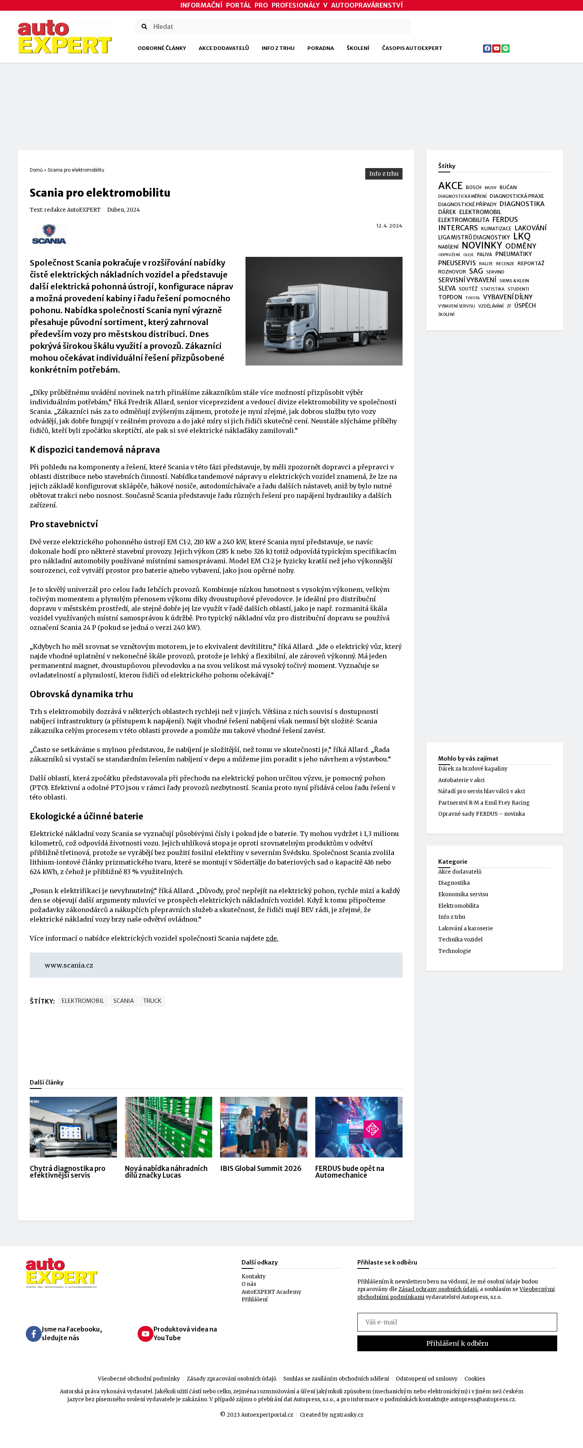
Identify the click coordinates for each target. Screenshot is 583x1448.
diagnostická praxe (517, 196)
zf (509, 306)
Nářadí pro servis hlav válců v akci (481, 791)
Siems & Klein (514, 280)
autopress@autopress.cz (482, 1399)
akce (450, 186)
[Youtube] (496, 48)
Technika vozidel (460, 939)
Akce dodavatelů (224, 48)
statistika (492, 289)
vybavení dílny (508, 297)
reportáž (531, 263)
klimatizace (496, 228)
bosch (473, 187)
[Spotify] (505, 48)
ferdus (505, 220)
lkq (522, 237)
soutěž (468, 289)
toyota (472, 298)
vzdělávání (491, 306)
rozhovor (452, 272)
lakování (531, 228)
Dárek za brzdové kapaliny (473, 768)
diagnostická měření (462, 196)
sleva (447, 288)
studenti (518, 289)
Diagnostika (454, 883)
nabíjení (448, 247)
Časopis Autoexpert (412, 48)
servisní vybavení (467, 280)
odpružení (449, 254)
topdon (450, 297)
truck (152, 1000)
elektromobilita (463, 220)
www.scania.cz (69, 965)
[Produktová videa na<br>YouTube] (145, 1334)
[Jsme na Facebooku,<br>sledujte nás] (34, 1334)
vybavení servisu (456, 306)
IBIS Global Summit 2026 (261, 1168)
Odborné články (162, 48)
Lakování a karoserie (465, 928)
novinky (482, 246)
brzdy (491, 188)
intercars (458, 228)
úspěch (525, 305)
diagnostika (522, 204)
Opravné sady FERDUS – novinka (481, 814)
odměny (520, 247)
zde (271, 938)
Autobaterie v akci (461, 780)
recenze (505, 263)
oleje (468, 254)
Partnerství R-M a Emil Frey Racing (484, 803)
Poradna (320, 48)
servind (495, 272)
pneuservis (457, 263)
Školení (358, 48)
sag (476, 271)
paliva (484, 254)
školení (446, 314)
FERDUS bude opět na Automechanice (349, 1172)
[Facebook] (487, 48)
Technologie (454, 951)
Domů (36, 170)
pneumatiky (513, 254)
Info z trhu (278, 48)
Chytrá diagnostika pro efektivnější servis (67, 1172)
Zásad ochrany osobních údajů (438, 1289)
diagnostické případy (467, 204)
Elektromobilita (458, 906)
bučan (508, 187)
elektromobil (83, 1000)
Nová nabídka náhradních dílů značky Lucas (166, 1172)
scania (123, 1000)
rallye (486, 263)
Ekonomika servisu (463, 894)
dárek (447, 212)
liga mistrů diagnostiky (474, 237)
